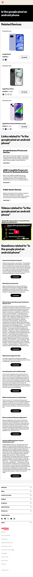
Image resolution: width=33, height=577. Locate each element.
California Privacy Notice (7, 542)
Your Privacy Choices (6, 549)
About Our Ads (4, 557)
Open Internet (4, 560)
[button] (16, 260)
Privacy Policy (4, 539)
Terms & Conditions (6, 535)
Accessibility (4, 553)
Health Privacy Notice (6, 546)
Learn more (6, 163)
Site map (3, 532)
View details (24, 57)
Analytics (3, 564)
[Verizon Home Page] (5, 528)
